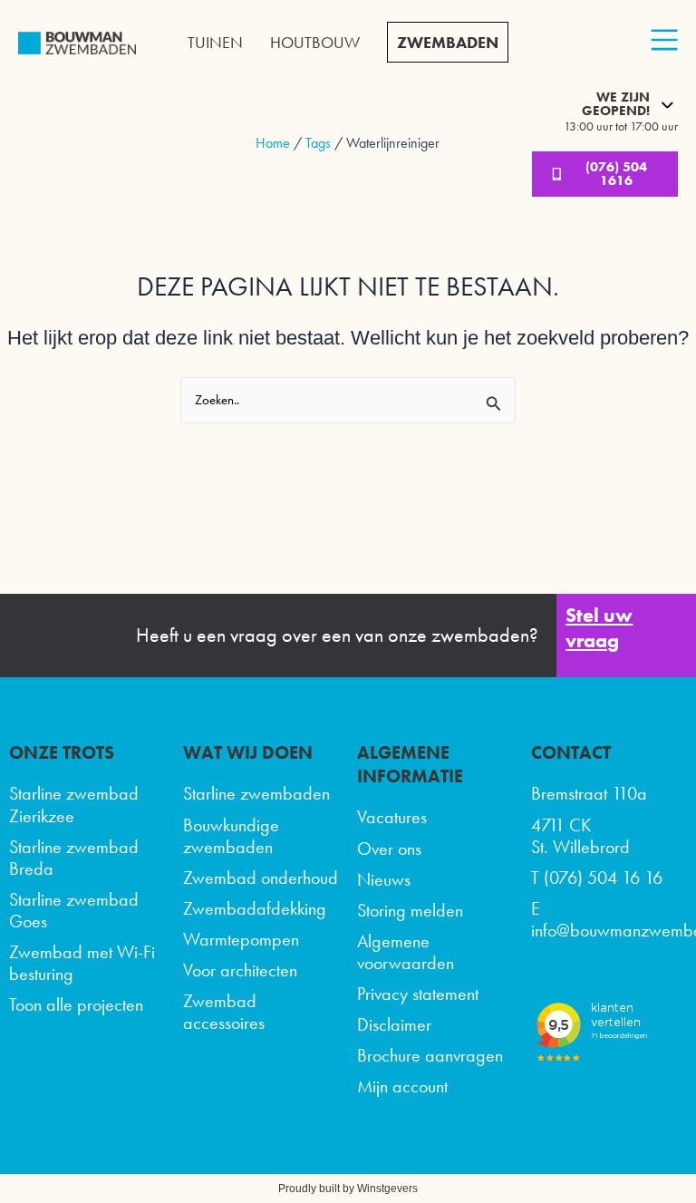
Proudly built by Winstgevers (348, 1188)
